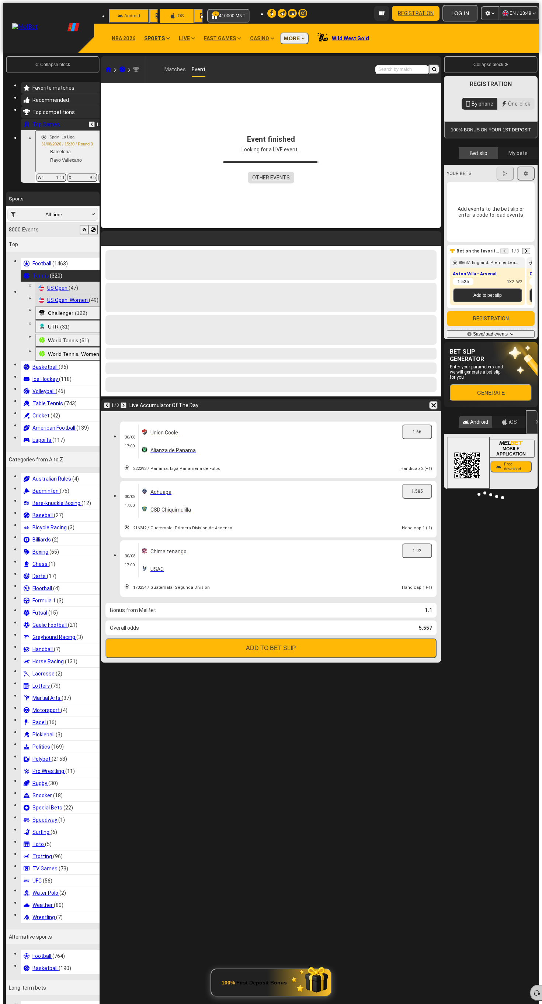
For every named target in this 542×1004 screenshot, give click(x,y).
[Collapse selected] (84, 229)
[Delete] (433, 405)
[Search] (434, 69)
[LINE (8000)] (108, 69)
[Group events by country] (93, 229)
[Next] (123, 405)
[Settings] (490, 13)
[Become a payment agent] (381, 13)
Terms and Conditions (494, 175)
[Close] (532, 489)
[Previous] (92, 124)
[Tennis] (122, 69)
